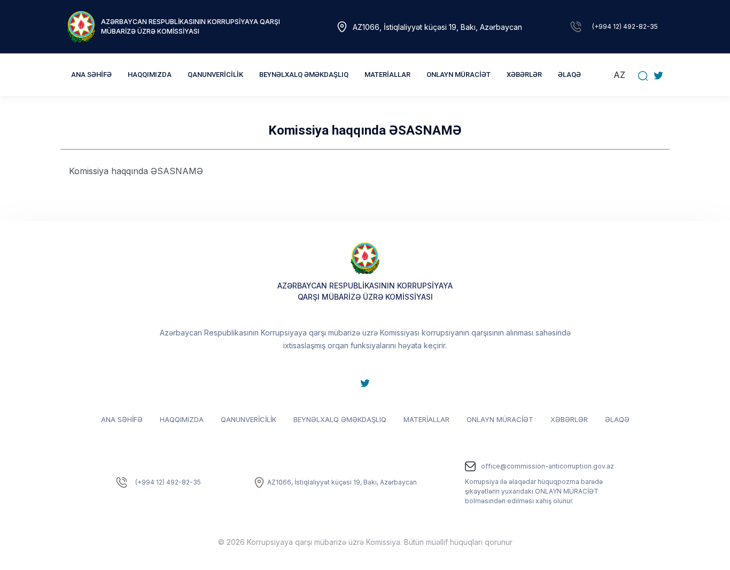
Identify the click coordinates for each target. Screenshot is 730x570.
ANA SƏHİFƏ (91, 75)
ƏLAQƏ (569, 75)
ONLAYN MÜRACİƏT (500, 419)
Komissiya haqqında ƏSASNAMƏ (136, 171)
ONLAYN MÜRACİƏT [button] (458, 75)
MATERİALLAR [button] (387, 75)
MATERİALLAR (426, 419)
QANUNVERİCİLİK (248, 419)
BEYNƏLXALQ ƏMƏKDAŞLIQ (339, 419)
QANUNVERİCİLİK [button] (215, 75)
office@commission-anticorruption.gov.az (547, 466)
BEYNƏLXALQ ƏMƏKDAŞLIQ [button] (303, 75)
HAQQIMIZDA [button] (150, 75)
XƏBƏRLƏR (524, 75)
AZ (619, 74)
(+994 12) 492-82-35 (625, 26)
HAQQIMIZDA (182, 419)
